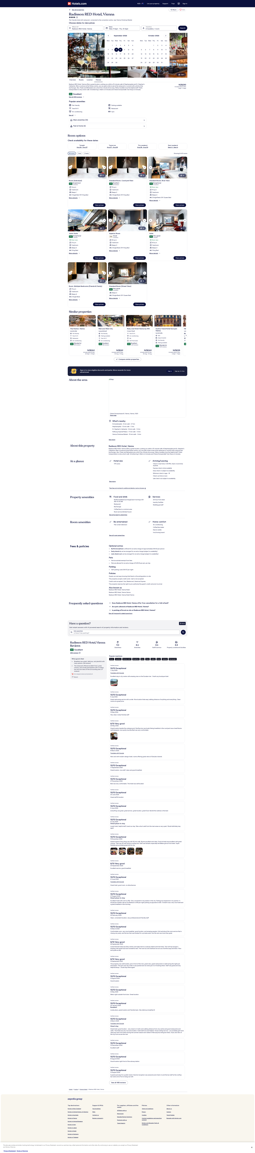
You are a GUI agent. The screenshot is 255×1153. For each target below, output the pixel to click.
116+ (182, 75)
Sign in (185, 3)
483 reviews (74, 653)
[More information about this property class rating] (77, 17)
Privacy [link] (144, 1112)
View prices (99, 205)
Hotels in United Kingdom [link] (75, 1121)
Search (182, 28)
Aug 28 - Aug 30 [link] (142, 147)
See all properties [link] (78, 10)
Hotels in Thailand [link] (73, 1137)
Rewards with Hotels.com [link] (174, 1118)
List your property (153, 3)
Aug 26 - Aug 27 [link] (82, 147)
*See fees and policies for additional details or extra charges (126, 488)
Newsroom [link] (120, 1113)
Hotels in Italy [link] (72, 1124)
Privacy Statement (10, 1151)
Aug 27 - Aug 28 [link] (112, 147)
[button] (112, 45)
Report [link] (76, 677)
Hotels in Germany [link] (73, 1134)
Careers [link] (169, 1112)
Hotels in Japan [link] (72, 1128)
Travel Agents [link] (121, 1123)
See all (71, 115)
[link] (182, 9)
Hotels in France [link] (72, 1118)
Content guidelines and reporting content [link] (152, 1119)
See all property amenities (118, 515)
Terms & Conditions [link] (147, 1108)
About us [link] (169, 1108)
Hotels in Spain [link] (72, 1131)
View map (113, 415)
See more (112, 440)
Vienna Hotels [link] (83, 1089)
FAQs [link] (93, 1112)
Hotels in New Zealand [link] (74, 1108)
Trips (173, 3)
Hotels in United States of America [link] (78, 1112)
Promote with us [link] (122, 1120)
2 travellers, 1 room (152, 29)
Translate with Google (117, 673)
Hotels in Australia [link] (73, 1115)
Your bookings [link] (96, 1108)
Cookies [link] (144, 1115)
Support (165, 3)
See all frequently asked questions (120, 613)
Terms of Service (22, 1151)
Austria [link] (76, 1089)
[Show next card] (186, 335)
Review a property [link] (97, 1118)
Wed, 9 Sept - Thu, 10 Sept (118, 29)
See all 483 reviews (75, 97)
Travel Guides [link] (171, 1115)
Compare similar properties (129, 359)
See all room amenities (117, 535)
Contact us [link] (95, 1115)
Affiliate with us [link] (122, 1110)
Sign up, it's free (179, 371)
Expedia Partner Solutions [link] (124, 1117)
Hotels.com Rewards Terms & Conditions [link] (150, 1123)
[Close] (252, 1147)
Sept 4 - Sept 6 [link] (173, 147)
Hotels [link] (70, 1089)
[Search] (183, 632)
